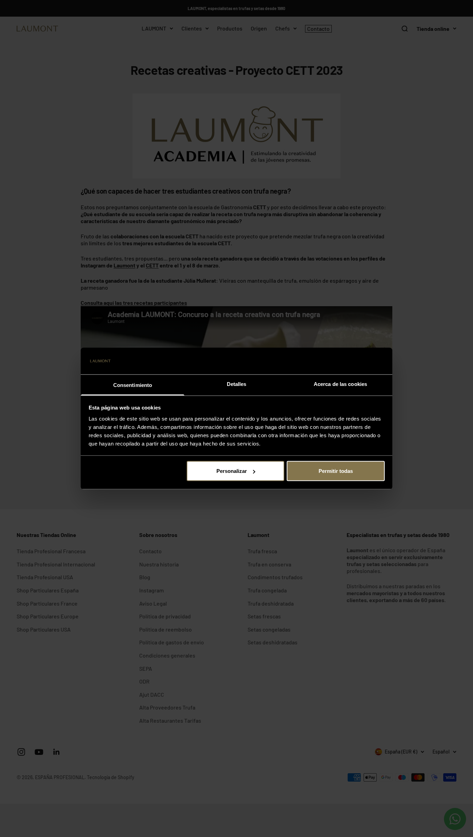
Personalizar (231, 471)
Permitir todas (336, 471)
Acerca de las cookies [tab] (340, 384)
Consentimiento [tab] (132, 385)
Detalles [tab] (237, 384)
